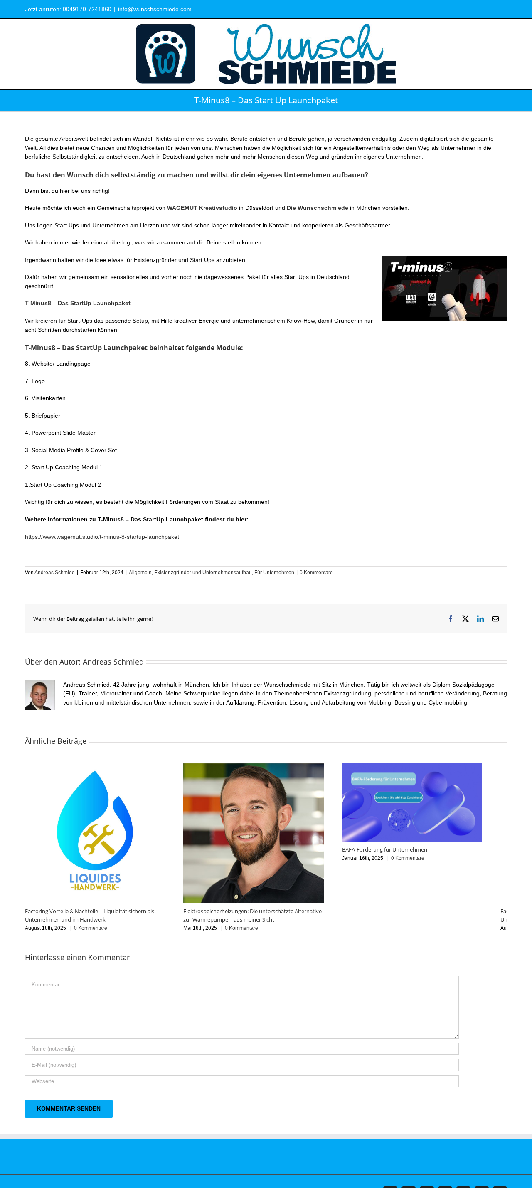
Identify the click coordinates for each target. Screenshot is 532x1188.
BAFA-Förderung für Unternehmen (401, 854)
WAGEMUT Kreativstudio (202, 207)
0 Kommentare (316, 572)
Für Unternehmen (274, 572)
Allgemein (140, 572)
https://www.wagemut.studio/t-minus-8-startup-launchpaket (102, 536)
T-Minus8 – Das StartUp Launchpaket (78, 303)
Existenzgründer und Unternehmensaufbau (203, 572)
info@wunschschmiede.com (155, 9)
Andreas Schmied (54, 572)
